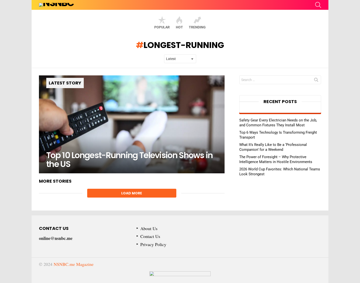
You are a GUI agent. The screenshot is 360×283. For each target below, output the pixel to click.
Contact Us (150, 236)
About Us (148, 228)
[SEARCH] (318, 5)
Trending (197, 27)
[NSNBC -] (180, 277)
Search (316, 80)
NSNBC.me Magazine (74, 264)
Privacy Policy (153, 244)
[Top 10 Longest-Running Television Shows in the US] (132, 124)
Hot (179, 27)
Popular (162, 27)
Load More (131, 193)
